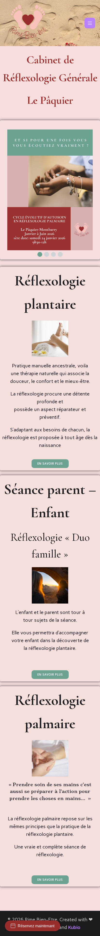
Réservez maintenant (36, 926)
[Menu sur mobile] (89, 23)
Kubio (74, 927)
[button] (39, 254)
